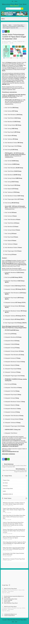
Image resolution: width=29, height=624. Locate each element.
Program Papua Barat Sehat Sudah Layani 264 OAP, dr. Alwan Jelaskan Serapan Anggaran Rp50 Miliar (14, 510)
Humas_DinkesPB (8, 600)
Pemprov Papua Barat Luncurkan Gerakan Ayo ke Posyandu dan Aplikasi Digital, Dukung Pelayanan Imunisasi (14, 531)
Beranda (5, 25)
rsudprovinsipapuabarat (9, 615)
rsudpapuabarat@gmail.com (10, 614)
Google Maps (5, 585)
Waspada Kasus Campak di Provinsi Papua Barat (14, 558)
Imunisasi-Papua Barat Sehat (10, 599)
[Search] (22, 9)
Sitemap (15, 1)
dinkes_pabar (7, 597)
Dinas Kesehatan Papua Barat (11, 603)
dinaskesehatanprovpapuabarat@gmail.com (14, 596)
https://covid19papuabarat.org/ (10, 451)
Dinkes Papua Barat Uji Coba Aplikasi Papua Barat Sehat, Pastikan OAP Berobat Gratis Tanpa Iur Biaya (14, 517)
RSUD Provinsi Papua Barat (10, 606)
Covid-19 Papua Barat (18, 25)
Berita (10, 25)
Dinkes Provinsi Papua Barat (10, 588)
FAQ (12, 1)
